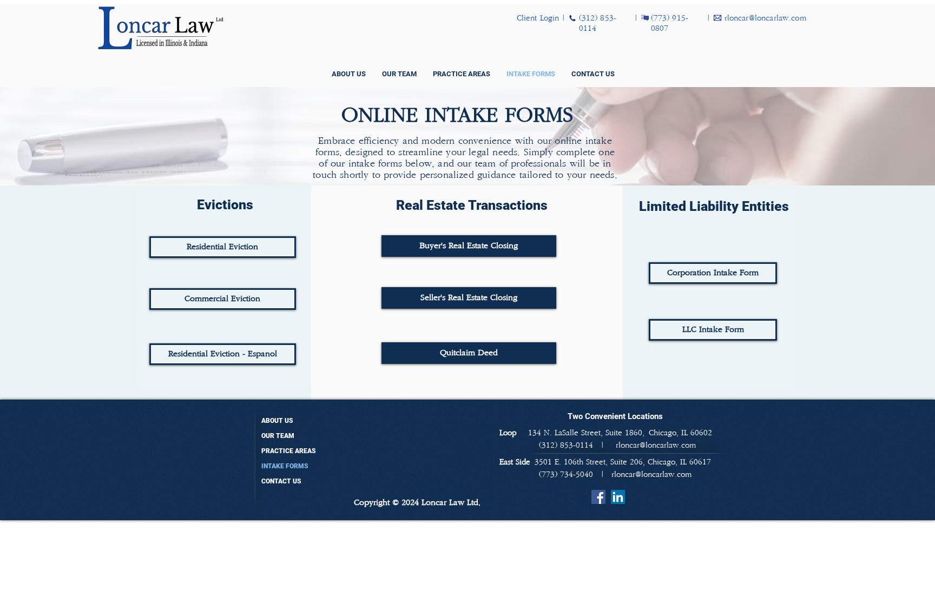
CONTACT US (281, 481)
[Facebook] (598, 497)
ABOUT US (277, 420)
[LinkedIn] (618, 497)
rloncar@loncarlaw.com (651, 474)
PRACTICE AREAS (288, 451)
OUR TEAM (277, 436)
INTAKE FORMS (284, 466)
